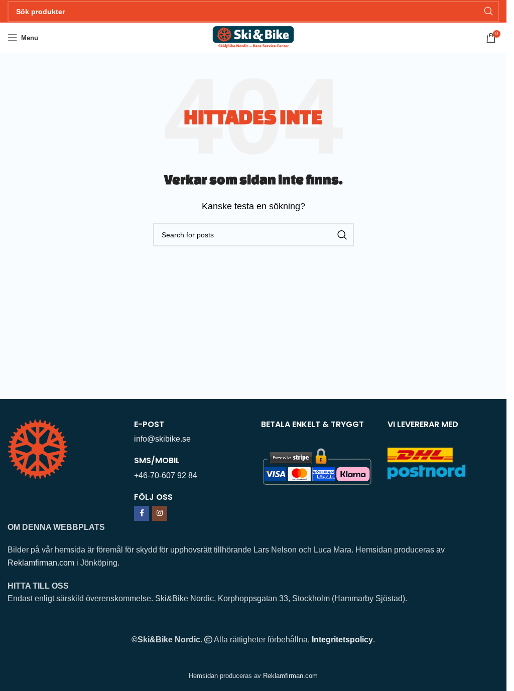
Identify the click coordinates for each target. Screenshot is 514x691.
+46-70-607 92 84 (165, 475)
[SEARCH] (488, 11)
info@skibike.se (162, 439)
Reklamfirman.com (41, 563)
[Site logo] (253, 37)
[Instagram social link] (159, 513)
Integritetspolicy (342, 639)
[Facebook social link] (141, 513)
